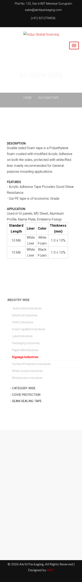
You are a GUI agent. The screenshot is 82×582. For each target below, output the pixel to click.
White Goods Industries (27, 371)
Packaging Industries (26, 343)
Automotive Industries (27, 308)
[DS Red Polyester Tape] (27, 520)
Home (27, 97)
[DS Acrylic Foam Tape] (27, 538)
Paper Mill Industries (25, 350)
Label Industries (22, 336)
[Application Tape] (27, 445)
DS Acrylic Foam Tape (41, 536)
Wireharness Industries (27, 378)
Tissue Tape (41, 499)
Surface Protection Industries (31, 364)
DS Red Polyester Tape (41, 517)
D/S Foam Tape (41, 462)
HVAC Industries (22, 322)
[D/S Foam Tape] (27, 464)
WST (50, 570)
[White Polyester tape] (27, 483)
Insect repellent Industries (28, 329)
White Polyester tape (41, 480)
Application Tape (41, 443)
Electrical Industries (25, 315)
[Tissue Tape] (27, 501)
